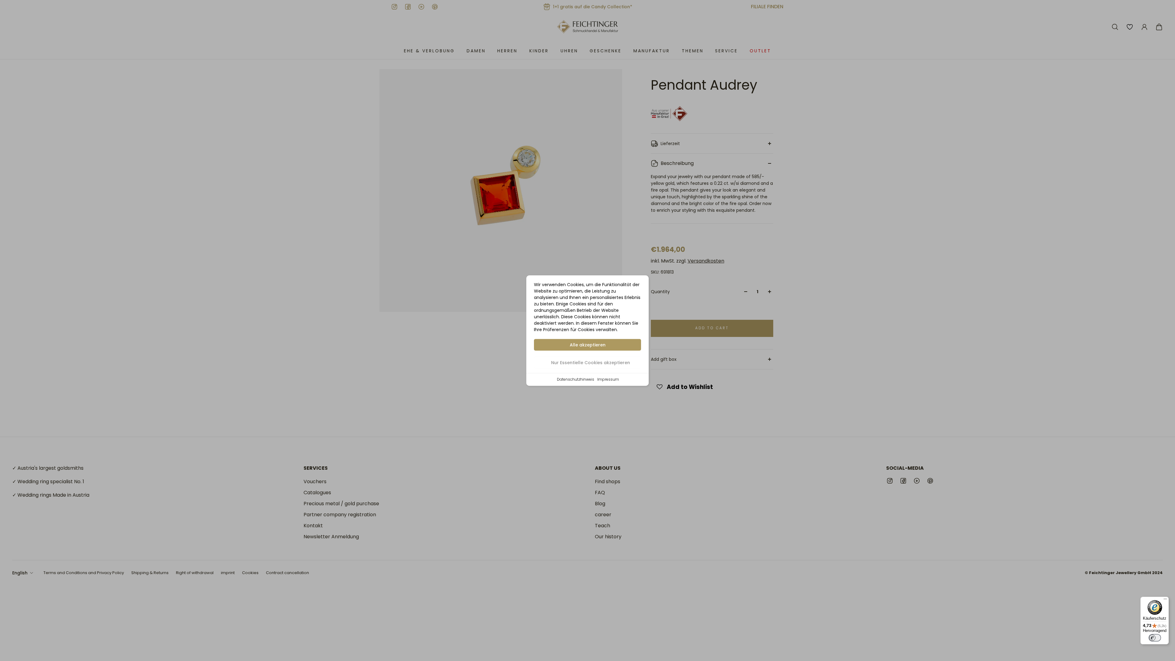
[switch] (1155, 637)
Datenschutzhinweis (575, 379)
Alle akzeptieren (588, 345)
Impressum (608, 379)
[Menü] (1165, 600)
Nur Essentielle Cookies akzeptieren (590, 363)
